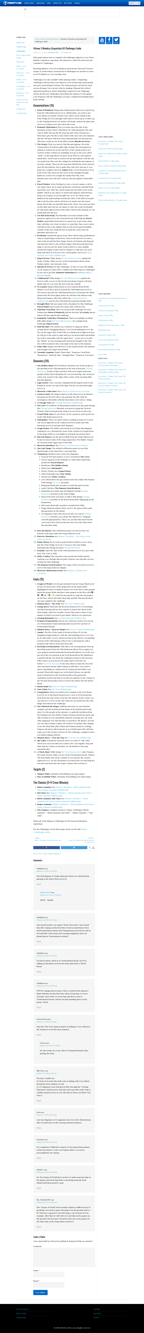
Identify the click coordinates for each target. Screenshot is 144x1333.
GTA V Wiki (102, 354)
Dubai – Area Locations (21, 67)
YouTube (97, 1309)
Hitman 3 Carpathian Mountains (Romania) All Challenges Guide (81, 840)
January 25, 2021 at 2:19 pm (50, 1046)
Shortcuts (20, 62)
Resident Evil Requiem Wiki (108, 311)
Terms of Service (22, 1309)
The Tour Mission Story (62, 321)
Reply (39, 884)
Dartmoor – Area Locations (23, 74)
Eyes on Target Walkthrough (82, 629)
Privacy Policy (21, 1313)
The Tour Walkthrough (74, 604)
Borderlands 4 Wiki (105, 320)
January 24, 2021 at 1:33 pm (47, 871)
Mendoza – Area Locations (23, 94)
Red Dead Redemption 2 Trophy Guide (112, 200)
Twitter (96, 1317)
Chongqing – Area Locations (23, 87)
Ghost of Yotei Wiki (105, 315)
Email (36, 1281)
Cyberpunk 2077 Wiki (106, 345)
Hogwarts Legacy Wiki (106, 335)
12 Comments (66, 52)
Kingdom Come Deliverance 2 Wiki (111, 325)
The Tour (56, 482)
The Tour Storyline (51, 664)
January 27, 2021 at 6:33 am (47, 1115)
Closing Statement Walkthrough (69, 403)
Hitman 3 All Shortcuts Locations (75, 391)
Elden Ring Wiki (104, 330)
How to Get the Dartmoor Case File (22, 102)
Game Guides (48, 854)
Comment (37, 1246)
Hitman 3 (57, 854)
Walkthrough (21, 47)
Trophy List (21, 109)
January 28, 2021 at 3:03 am (47, 1142)
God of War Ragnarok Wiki (108, 340)
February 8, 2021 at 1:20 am (47, 1202)
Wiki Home (21, 43)
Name (36, 1270)
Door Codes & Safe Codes (24, 56)
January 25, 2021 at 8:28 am (47, 956)
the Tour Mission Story (71, 258)
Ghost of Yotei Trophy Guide (109, 188)
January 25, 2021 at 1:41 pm (47, 1022)
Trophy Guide (22, 113)
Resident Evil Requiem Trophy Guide (111, 183)
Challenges (21, 51)
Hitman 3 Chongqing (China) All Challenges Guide (48, 839)
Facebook (97, 1313)
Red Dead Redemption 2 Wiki (109, 350)
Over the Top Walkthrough (79, 738)
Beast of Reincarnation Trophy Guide (112, 166)
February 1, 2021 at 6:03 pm (47, 1172)
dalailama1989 (45, 892)
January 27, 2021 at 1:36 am (47, 1073)
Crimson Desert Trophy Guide (109, 178)
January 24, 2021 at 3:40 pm (50, 895)
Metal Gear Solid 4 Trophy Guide (110, 149)
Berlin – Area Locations (21, 81)
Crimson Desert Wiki (106, 306)
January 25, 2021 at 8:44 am (47, 986)
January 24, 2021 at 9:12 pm (47, 920)
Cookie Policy (21, 1317)
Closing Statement (48, 408)
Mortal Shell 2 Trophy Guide (108, 161)
